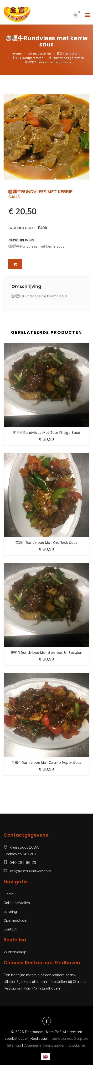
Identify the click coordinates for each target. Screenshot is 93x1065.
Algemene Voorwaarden (45, 1045)
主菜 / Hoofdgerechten (27, 58)
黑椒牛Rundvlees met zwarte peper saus (46, 762)
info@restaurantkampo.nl (30, 871)
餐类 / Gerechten (68, 53)
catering (10, 911)
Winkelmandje (15, 952)
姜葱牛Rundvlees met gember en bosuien (47, 652)
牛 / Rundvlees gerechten (66, 58)
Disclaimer (77, 1045)
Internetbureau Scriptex (68, 1038)
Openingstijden (16, 920)
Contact (10, 929)
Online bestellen (39, 53)
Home (17, 53)
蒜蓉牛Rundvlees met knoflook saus (47, 542)
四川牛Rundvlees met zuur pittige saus (46, 432)
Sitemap (14, 1045)
